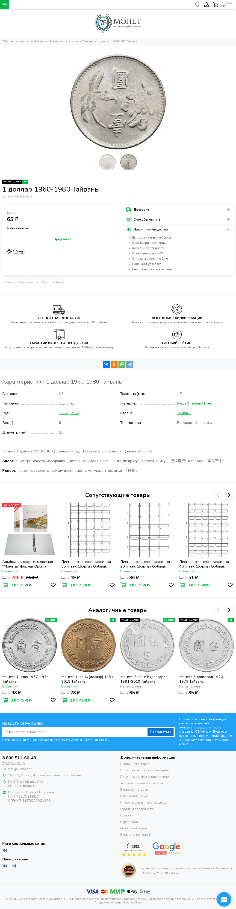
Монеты (9, 282)
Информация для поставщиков (143, 802)
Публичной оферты (96, 740)
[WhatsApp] (121, 364)
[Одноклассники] (114, 364)
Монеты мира (28, 282)
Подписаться (160, 732)
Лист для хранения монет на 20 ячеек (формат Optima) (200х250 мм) (145, 564)
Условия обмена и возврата (141, 783)
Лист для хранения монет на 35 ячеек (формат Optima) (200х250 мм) (86, 564)
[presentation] (217, 495)
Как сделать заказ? (135, 796)
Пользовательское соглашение (144, 770)
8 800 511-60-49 (19, 757)
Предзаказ (62, 239)
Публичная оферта (134, 764)
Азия (44, 282)
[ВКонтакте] (106, 364)
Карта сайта (129, 822)
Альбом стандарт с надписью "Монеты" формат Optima (27, 564)
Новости (126, 815)
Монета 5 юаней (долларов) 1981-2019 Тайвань (144, 679)
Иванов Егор (133, 902)
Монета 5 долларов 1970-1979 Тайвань (202, 679)
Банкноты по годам (135, 835)
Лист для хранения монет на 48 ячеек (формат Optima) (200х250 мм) (204, 564)
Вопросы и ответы (134, 789)
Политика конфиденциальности (144, 777)
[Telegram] (129, 364)
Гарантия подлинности (137, 809)
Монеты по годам (133, 828)
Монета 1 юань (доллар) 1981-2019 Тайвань (88, 679)
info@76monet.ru (20, 769)
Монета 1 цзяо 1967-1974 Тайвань (25, 679)
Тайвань (58, 282)
